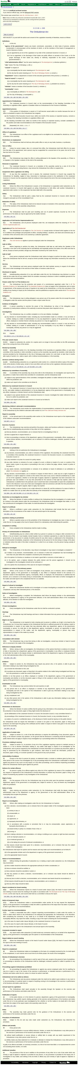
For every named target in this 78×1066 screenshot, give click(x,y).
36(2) (4, 861)
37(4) (4, 940)
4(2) (4, 158)
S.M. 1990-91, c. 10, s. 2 (10, 336)
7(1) (4, 196)
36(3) (4, 889)
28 (4, 622)
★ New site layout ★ (7, 6)
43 (4, 997)
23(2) (4, 570)
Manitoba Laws (5, 4)
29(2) (4, 649)
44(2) (4, 1020)
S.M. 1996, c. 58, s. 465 (10, 97)
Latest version (7, 24)
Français (74, 1)
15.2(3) (5, 362)
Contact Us (53, 1062)
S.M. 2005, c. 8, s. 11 (21, 493)
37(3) (4, 932)
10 (4, 246)
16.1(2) (5, 416)
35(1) (4, 780)
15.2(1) (5, 342)
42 (4, 989)
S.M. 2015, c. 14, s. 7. (21, 128)
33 (4, 758)
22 (4, 534)
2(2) (4, 111)
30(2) (4, 686)
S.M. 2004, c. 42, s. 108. (35, 366)
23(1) (4, 550)
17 (4, 427)
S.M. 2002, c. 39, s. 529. (22, 97)
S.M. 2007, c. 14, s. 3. (9, 421)
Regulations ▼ (32, 4)
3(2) (4, 142)
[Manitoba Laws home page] (1, 6)
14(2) (4, 306)
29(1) (4, 641)
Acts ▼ (23, 4)
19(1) (4, 499)
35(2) (4, 790)
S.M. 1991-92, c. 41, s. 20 (23, 366)
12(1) (4, 266)
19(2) (4, 509)
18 (4, 450)
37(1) (4, 902)
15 (4, 314)
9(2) (4, 230)
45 (4, 1027)
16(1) (4, 372)
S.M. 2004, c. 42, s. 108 (10, 128)
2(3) (4, 125)
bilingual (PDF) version (32, 12)
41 (4, 979)
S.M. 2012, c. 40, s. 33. (32, 493)
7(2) (4, 204)
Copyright (35, 1062)
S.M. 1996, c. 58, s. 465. (10, 330)
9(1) (4, 222)
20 (4, 520)
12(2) (4, 274)
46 (4, 1052)
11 (3, 256)
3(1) (4, 134)
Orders (51, 4)
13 (4, 284)
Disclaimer (25, 1062)
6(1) (4, 174)
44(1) (4, 1012)
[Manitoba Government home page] (65, 1062)
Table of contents (8, 34)
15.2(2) (5, 350)
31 (4, 709)
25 (4, 595)
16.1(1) (5, 408)
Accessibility (15, 1062)
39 (4, 959)
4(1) (4, 148)
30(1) (4, 664)
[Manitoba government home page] (5, 1)
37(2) (4, 912)
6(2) (4, 186)
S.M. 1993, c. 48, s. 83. (9, 514)
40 (4, 969)
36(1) (4, 803)
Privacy (44, 1062)
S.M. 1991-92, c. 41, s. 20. (23, 336)
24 (4, 587)
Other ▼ (57, 4)
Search (15, 4)
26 (4, 608)
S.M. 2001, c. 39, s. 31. (9, 216)
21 (4, 528)
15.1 (4, 333)
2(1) (4, 103)
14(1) (4, 298)
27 (4, 614)
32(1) (4, 734)
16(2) (4, 388)
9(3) (4, 240)
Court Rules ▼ (42, 4)
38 (4, 951)
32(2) (4, 744)
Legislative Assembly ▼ (68, 4)
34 (4, 770)
